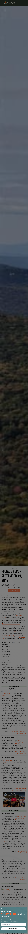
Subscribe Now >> (13, 928)
